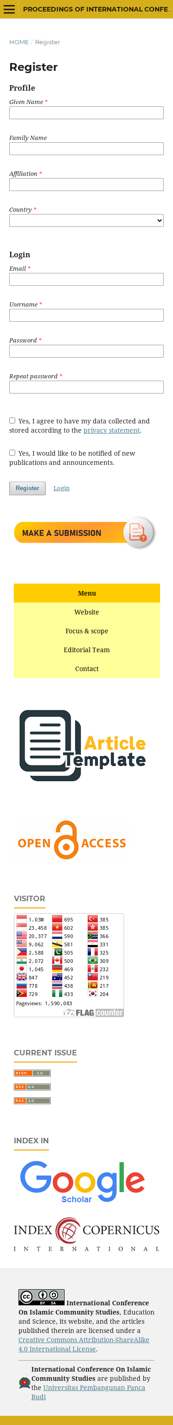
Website (86, 612)
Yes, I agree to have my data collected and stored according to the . (79, 425)
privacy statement (112, 430)
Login (62, 488)
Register (27, 488)
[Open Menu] (9, 9)
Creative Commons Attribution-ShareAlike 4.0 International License (83, 1344)
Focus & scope (87, 630)
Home (19, 42)
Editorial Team (87, 649)
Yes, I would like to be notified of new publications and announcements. (72, 458)
